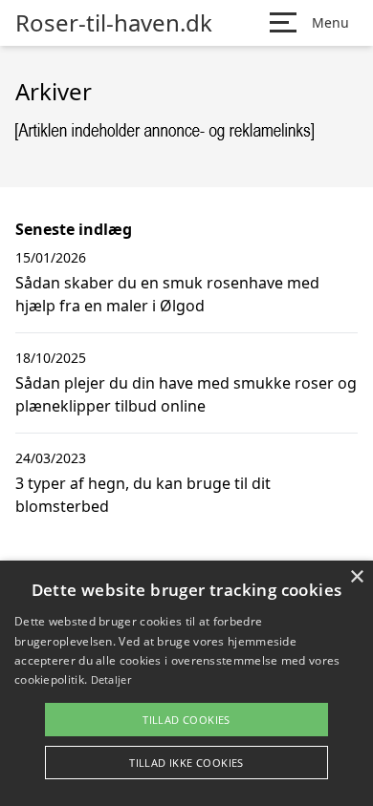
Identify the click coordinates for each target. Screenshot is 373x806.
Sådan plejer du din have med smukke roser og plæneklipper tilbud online (186, 394)
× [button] (356, 577)
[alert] (186, 683)
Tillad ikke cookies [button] (186, 762)
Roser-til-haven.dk (113, 23)
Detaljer (111, 679)
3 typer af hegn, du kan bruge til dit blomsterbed (143, 495)
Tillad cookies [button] (186, 719)
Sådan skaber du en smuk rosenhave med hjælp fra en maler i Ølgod (167, 294)
